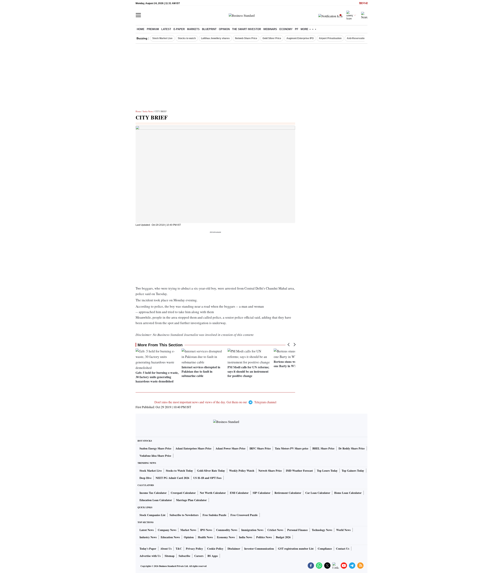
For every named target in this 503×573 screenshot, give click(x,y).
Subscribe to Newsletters (184, 515)
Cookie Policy (215, 548)
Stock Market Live (162, 38)
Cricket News (275, 530)
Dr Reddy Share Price (352, 448)
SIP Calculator (261, 493)
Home (140, 29)
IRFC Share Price (260, 448)
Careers (198, 556)
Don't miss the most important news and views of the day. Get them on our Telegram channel (215, 402)
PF (296, 29)
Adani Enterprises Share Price (193, 448)
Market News (188, 530)
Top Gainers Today (353, 470)
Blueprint (209, 29)
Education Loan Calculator (156, 500)
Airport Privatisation (330, 38)
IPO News (206, 530)
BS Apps (212, 556)
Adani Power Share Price (230, 448)
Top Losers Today (327, 470)
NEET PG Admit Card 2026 (172, 478)
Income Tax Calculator (153, 493)
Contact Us (342, 548)
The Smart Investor (246, 29)
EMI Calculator (239, 493)
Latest (166, 29)
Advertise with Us (150, 556)
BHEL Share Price (323, 448)
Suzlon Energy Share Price (155, 448)
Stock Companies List (152, 515)
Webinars (270, 29)
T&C (179, 548)
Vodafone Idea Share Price (155, 456)
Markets (193, 29)
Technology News (322, 530)
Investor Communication (259, 548)
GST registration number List (296, 548)
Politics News (264, 537)
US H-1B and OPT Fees (207, 478)
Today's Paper (148, 548)
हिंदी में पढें (363, 3)
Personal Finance (297, 530)
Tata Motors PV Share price (291, 448)
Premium (153, 29)
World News (343, 530)
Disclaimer (234, 548)
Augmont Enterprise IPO (300, 38)
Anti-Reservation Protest (361, 38)
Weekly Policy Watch (241, 470)
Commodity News (226, 530)
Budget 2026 (283, 537)
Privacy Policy (194, 548)
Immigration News (252, 530)
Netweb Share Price (246, 38)
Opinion (224, 29)
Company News (167, 530)
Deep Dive (145, 478)
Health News (205, 537)
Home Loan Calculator (348, 493)
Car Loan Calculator (317, 493)
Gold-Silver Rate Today (211, 470)
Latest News (147, 530)
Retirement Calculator (287, 493)
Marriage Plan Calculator (191, 500)
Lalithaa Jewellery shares (215, 38)
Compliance (325, 548)
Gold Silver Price (272, 38)
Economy (286, 29)
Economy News (226, 537)
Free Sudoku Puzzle (214, 515)
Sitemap (169, 556)
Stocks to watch (187, 38)
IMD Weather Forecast (299, 470)
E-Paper (179, 29)
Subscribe (184, 556)
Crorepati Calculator (183, 493)
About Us (166, 548)
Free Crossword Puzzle (244, 515)
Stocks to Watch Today (179, 470)
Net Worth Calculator (213, 493)
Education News (170, 537)
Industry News (148, 537)
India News (148, 111)
